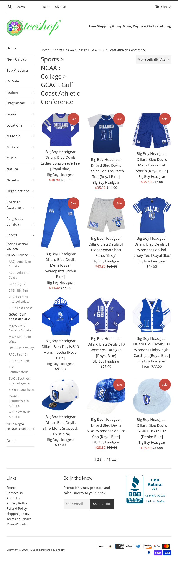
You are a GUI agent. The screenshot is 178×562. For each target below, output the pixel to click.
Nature (20, 169)
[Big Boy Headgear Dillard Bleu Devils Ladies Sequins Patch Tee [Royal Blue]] (106, 133)
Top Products (18, 70)
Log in (45, 7)
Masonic (20, 136)
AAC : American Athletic (20, 263)
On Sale (13, 81)
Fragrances (20, 103)
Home (11, 48)
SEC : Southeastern (18, 369)
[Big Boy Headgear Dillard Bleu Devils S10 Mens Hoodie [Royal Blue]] (60, 316)
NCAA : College (20, 255)
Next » (113, 459)
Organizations (20, 191)
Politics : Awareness (20, 205)
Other (11, 440)
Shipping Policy (18, 513)
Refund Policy (17, 508)
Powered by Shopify (53, 550)
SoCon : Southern (21, 389)
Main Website (17, 524)
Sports (20, 235)
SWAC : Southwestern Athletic (19, 401)
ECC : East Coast (20, 308)
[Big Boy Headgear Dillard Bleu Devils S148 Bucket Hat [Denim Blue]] (151, 396)
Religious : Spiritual (20, 221)
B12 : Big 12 (17, 284)
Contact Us (15, 493)
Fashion (20, 92)
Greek (20, 114)
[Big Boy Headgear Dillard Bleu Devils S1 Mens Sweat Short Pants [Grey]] (106, 215)
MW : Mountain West (20, 339)
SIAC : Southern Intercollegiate (20, 380)
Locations (20, 125)
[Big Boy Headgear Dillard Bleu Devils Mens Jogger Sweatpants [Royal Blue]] (60, 223)
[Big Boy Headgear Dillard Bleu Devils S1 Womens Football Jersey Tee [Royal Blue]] (151, 215)
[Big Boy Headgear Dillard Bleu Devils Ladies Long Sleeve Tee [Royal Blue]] (60, 129)
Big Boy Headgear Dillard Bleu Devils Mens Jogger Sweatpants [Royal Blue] (60, 265)
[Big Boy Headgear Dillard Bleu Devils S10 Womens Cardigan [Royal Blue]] (106, 315)
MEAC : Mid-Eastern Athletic (20, 327)
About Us (13, 498)
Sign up (60, 7)
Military (20, 147)
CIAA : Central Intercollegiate (19, 299)
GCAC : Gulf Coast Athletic (19, 316)
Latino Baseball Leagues (18, 246)
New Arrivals (17, 59)
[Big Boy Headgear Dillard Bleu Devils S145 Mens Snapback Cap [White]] (60, 395)
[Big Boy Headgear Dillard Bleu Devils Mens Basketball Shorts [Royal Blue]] (151, 130)
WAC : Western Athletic (19, 414)
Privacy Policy (17, 503)
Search (11, 487)
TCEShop (34, 550)
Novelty (20, 180)
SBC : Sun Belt (19, 361)
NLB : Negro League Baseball (20, 426)
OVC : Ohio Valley (21, 348)
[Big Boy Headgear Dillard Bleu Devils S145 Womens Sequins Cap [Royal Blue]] (106, 396)
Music (20, 158)
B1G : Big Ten (18, 290)
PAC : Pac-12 (17, 354)
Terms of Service (19, 519)
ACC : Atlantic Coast (18, 274)
